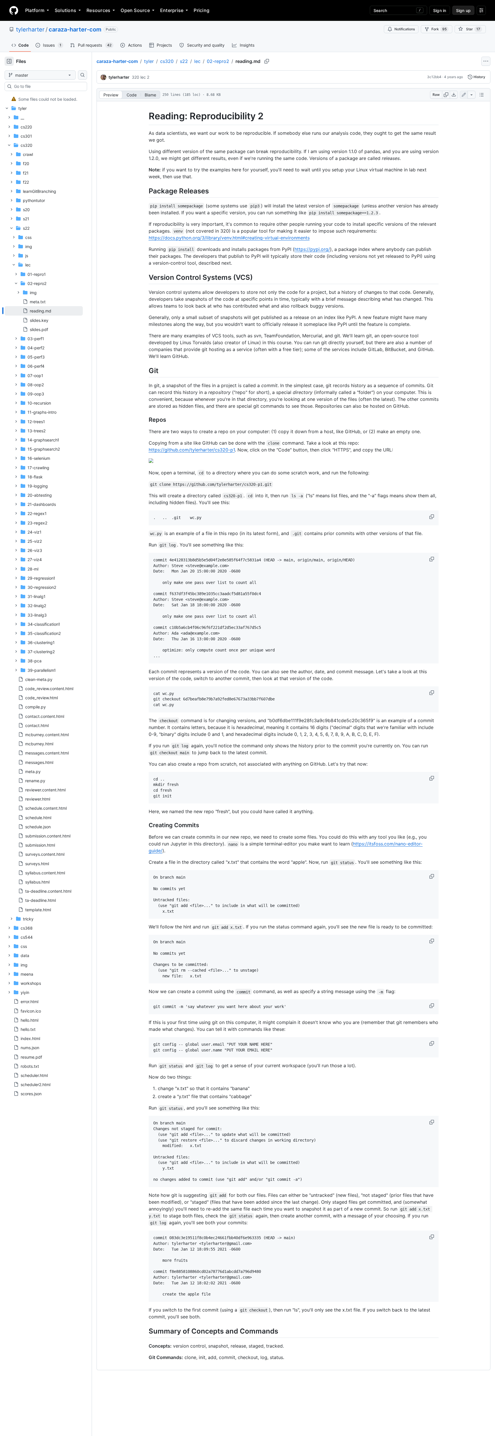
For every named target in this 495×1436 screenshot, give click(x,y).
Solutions (65, 10)
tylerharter (30, 29)
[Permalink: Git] (145, 371)
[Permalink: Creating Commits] (145, 825)
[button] (432, 517)
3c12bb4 (434, 77)
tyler (149, 61)
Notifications (404, 29)
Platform (34, 10)
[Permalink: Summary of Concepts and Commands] (145, 1331)
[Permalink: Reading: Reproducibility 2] (145, 116)
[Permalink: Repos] (145, 420)
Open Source (135, 10)
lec (197, 61)
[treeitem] (44, 99)
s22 (184, 61)
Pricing (201, 10)
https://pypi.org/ (312, 249)
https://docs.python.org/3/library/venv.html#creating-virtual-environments (229, 238)
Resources (98, 10)
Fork (439, 29)
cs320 (167, 61)
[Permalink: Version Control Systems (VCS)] (145, 277)
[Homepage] (13, 10)
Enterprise (171, 10)
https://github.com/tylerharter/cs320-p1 (192, 450)
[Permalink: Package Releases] (145, 191)
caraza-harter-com (75, 29)
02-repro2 (218, 61)
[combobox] (48, 86)
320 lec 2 (140, 77)
